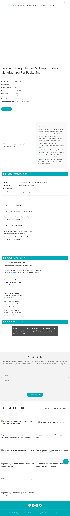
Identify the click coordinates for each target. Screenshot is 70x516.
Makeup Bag (46, 408)
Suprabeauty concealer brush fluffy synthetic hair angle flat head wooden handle (16, 436)
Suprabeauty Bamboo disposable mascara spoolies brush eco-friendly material (52, 465)
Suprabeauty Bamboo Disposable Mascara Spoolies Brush (17, 465)
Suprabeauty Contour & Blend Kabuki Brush (50, 436)
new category (64, 408)
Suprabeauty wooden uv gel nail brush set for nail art (17, 494)
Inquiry (7, 109)
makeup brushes (11, 272)
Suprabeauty (41, 150)
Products (55, 408)
